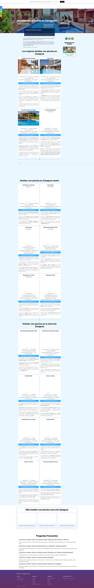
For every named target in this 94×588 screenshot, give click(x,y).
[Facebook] (1, 7)
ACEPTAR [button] (62, 1)
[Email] (1, 14)
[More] (1, 16)
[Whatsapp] (1, 11)
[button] (19, 66)
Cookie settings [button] (56, 1)
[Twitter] (1, 9)
